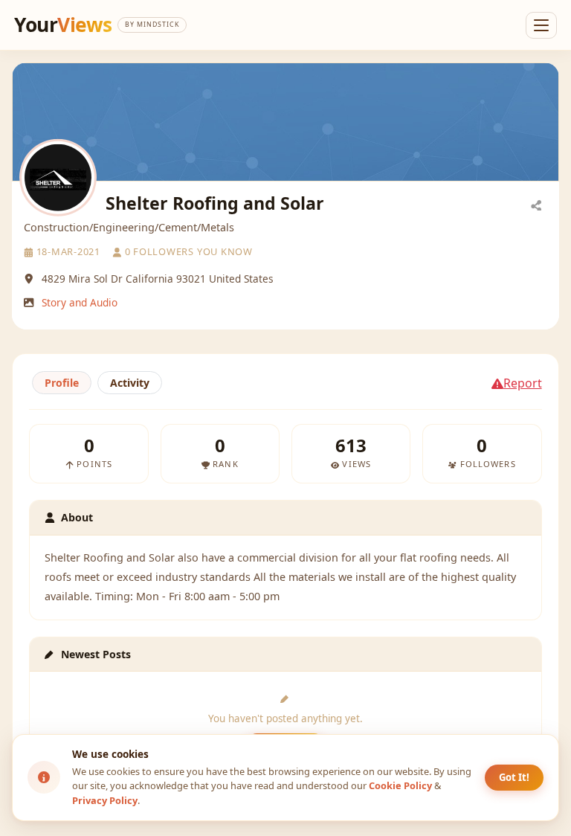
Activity (129, 383)
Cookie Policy (400, 785)
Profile (62, 383)
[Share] (536, 204)
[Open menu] (541, 25)
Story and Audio (79, 302)
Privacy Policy (105, 800)
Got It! (514, 777)
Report (522, 383)
